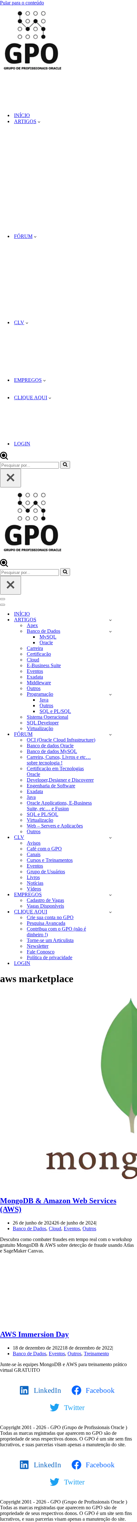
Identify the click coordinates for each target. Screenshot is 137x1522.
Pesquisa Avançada (46, 923)
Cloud (33, 659)
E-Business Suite (44, 665)
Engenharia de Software (51, 785)
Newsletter (37, 946)
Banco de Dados (29, 1228)
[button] (39, 121)
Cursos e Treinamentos (50, 860)
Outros (33, 688)
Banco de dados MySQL (52, 751)
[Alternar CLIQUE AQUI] (110, 912)
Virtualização (40, 728)
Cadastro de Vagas (45, 900)
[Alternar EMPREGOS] (110, 894)
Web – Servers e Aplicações (55, 825)
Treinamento (96, 1353)
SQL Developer (43, 722)
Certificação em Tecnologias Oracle (55, 771)
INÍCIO (22, 115)
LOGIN (22, 443)
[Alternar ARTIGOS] (110, 620)
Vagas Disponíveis (45, 906)
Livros (33, 877)
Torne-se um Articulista (50, 940)
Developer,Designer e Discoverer (60, 780)
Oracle (46, 642)
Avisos (33, 843)
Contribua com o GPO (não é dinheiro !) (56, 931)
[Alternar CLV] (110, 837)
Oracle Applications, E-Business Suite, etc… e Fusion (59, 805)
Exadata (35, 677)
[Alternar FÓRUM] (110, 734)
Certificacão (39, 654)
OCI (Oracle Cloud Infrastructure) (61, 740)
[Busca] (4, 458)
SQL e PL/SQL (55, 711)
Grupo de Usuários (46, 871)
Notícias (35, 883)
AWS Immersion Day (34, 1334)
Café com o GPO (44, 848)
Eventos (35, 671)
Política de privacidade (49, 957)
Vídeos (34, 888)
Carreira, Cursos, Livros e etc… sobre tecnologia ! (59, 759)
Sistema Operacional (47, 717)
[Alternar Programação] (110, 694)
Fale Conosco (40, 951)
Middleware (39, 682)
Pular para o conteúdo (22, 2)
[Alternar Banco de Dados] (110, 631)
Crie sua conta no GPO (50, 917)
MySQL (48, 636)
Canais (33, 854)
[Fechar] (10, 478)
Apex (32, 625)
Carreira (35, 648)
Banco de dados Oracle (50, 745)
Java (44, 699)
